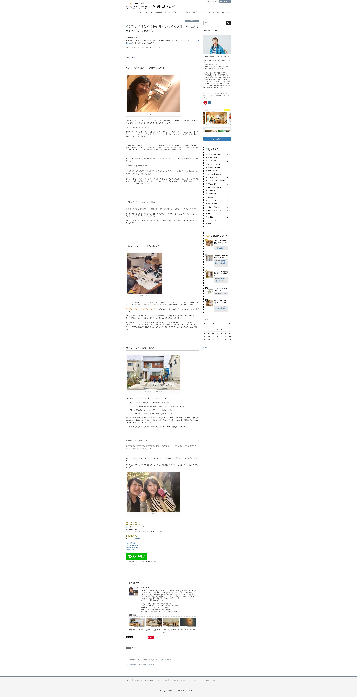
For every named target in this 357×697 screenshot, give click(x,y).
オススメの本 (212, 200)
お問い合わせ (226, 12)
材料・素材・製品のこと (215, 174)
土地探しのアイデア (214, 167)
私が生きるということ (192, 20)
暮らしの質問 (212, 184)
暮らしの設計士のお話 (214, 187)
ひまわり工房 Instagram (134, 543)
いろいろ (211, 223)
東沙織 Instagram (132, 547)
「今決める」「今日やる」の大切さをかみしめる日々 (154, 630)
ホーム (139, 12)
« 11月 (205, 347)
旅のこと (211, 197)
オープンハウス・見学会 (215, 164)
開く (134, 57)
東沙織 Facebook (132, 545)
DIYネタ (210, 213)
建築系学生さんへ (213, 194)
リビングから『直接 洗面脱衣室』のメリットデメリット (221, 273)
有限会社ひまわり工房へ (134, 524)
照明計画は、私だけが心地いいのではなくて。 (188, 630)
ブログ (175, 12)
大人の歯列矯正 (212, 203)
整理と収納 (211, 190)
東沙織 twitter (131, 549)
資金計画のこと (212, 177)
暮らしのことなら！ (132, 522)
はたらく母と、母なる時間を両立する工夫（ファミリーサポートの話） (171, 631)
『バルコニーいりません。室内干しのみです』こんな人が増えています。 (220, 242)
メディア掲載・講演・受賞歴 (188, 12)
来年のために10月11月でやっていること (136, 630)
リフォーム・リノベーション (216, 180)
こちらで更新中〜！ (133, 538)
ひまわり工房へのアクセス (162, 12)
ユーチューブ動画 (214, 12)
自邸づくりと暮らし (191, 626)
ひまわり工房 (212, 161)
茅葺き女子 (211, 217)
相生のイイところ (213, 207)
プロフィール (148, 12)
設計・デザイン (212, 171)
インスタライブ (212, 220)
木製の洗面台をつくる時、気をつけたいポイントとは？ (220, 302)
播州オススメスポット (214, 154)
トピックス (203, 12)
